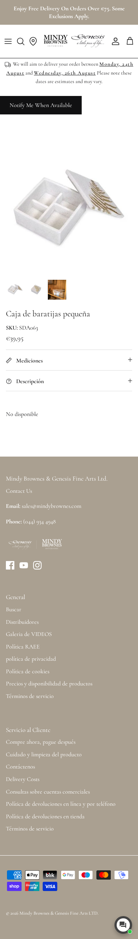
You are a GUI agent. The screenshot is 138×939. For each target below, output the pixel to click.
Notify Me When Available (41, 105)
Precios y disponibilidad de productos (49, 683)
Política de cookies (27, 671)
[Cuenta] (114, 41)
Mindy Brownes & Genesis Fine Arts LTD (59, 913)
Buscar (13, 609)
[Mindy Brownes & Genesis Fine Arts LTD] (73, 41)
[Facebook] (10, 565)
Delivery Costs (22, 779)
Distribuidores (22, 622)
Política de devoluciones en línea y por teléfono (61, 804)
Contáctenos (20, 766)
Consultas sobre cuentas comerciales (48, 791)
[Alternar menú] (8, 41)
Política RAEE (23, 646)
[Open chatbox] (123, 925)
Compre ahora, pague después (40, 742)
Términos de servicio (30, 696)
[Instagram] (37, 565)
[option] (69, 206)
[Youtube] (24, 565)
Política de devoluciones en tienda (45, 816)
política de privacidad (31, 659)
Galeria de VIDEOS (29, 634)
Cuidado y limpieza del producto (44, 754)
